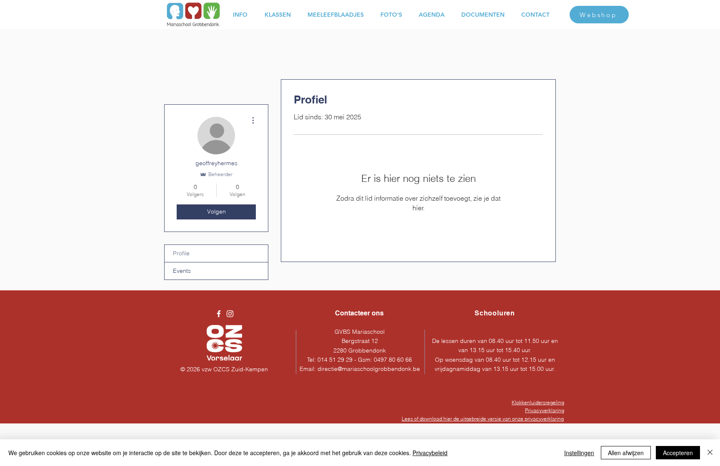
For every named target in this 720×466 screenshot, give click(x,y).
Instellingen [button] (579, 452)
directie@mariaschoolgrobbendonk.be (369, 369)
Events (182, 271)
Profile (181, 253)
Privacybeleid (430, 452)
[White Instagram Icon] (230, 313)
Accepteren (678, 452)
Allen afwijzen (626, 452)
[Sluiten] (710, 452)
